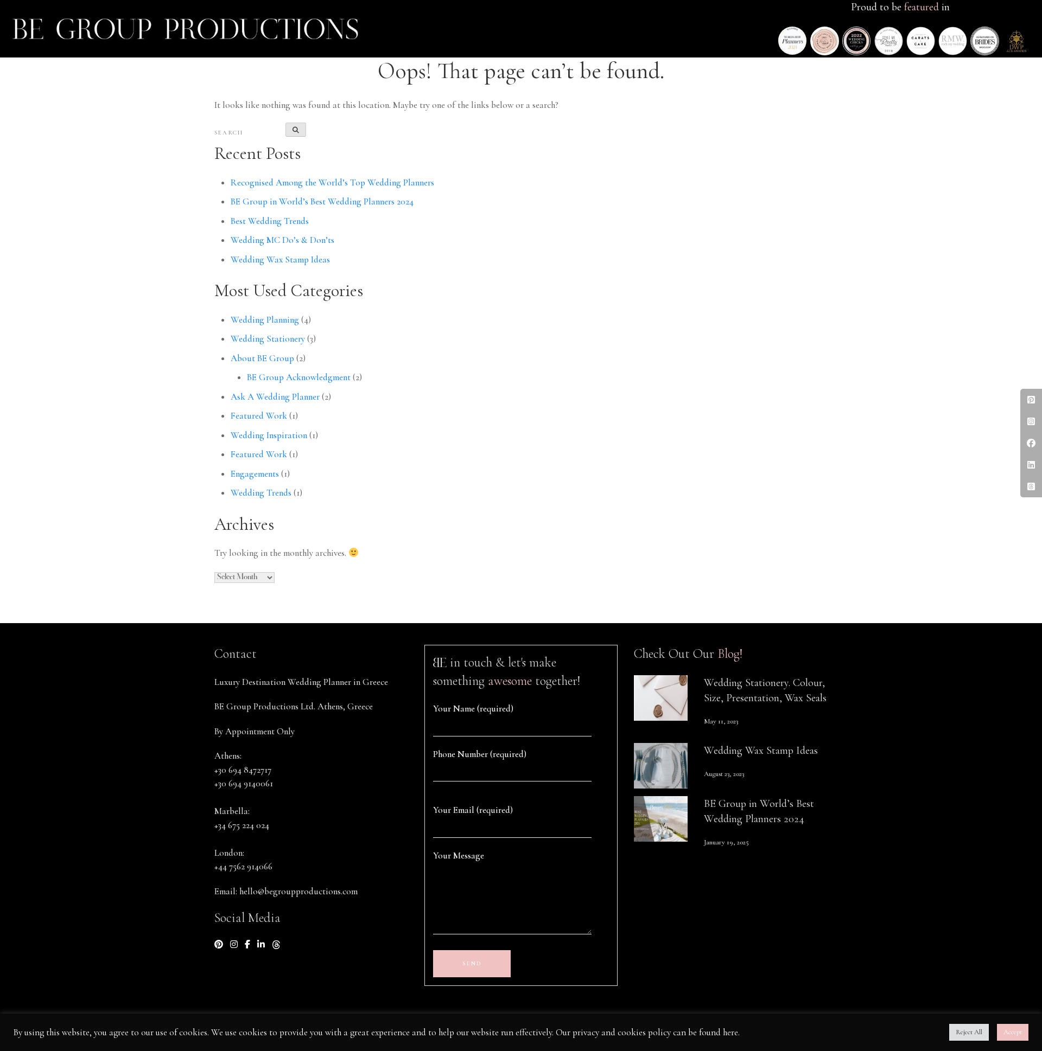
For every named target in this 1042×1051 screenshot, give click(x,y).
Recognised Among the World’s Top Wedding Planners (332, 182)
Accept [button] (1012, 1032)
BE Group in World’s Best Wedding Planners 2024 (322, 201)
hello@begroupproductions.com (298, 891)
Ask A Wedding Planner (275, 396)
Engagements (255, 473)
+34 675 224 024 (241, 825)
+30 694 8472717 (242, 770)
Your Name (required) (473, 708)
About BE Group (262, 358)
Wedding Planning (265, 319)
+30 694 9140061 (243, 783)
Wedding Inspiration (269, 435)
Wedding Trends (261, 492)
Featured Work (259, 415)
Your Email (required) (473, 810)
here (730, 1032)
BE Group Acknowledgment (299, 377)
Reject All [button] (969, 1032)
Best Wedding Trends (270, 221)
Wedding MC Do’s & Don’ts (282, 240)
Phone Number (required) (479, 754)
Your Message (458, 855)
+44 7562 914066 (243, 866)
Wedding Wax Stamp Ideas (280, 259)
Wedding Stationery (268, 338)
